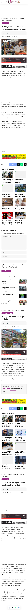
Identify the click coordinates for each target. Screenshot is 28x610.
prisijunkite (13, 390)
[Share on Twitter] (7, 33)
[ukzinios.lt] (14, 2)
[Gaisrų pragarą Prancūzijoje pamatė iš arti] (23, 288)
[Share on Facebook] (5, 33)
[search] (25, 2)
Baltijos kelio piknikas (6, 301)
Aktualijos (5, 23)
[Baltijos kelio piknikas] (23, 302)
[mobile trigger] (2, 2)
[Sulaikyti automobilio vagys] (23, 296)
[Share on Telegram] (10, 33)
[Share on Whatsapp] (15, 607)
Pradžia (3, 18)
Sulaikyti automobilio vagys (8, 294)
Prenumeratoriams (7, 313)
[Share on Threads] (25, 164)
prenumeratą (6, 388)
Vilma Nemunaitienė (8, 492)
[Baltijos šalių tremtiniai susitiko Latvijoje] (23, 281)
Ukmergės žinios (8, 36)
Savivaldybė (5, 479)
